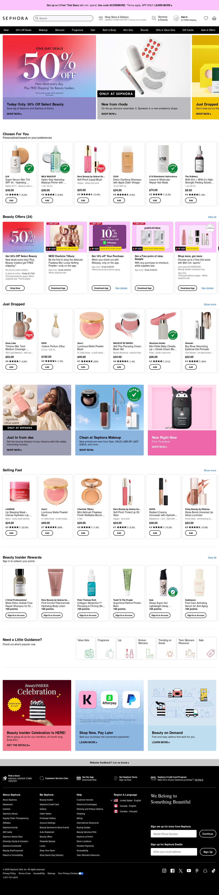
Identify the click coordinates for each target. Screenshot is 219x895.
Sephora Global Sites (13, 836)
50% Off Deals (23, 30)
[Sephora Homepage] (15, 18)
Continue (207, 833)
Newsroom (8, 804)
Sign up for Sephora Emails (167, 844)
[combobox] (63, 18)
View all (212, 217)
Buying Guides (83, 827)
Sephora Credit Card (49, 804)
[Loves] (206, 18)
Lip (119, 640)
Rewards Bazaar (47, 841)
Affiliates (7, 822)
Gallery (43, 808)
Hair (93, 30)
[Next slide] (212, 77)
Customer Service (85, 799)
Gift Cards (188, 30)
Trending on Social (164, 641)
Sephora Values (10, 813)
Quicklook (20, 170)
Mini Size (128, 30)
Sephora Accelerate (12, 845)
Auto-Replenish (47, 831)
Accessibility (82, 850)
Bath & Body (109, 30)
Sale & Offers (208, 30)
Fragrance (77, 30)
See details (121, 288)
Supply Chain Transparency (16, 818)
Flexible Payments (85, 845)
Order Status (45, 813)
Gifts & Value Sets (165, 30)
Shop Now (15, 288)
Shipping (81, 813)
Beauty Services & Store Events (54, 827)
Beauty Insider (46, 799)
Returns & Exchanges (87, 804)
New (6, 30)
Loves (42, 845)
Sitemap (51, 873)
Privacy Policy (9, 873)
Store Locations (84, 841)
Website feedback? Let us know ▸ (109, 762)
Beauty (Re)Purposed (13, 850)
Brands (144, 30)
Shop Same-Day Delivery (51, 855)
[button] (20, 593)
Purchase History (48, 818)
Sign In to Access (16, 615)
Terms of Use (24, 873)
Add (11, 200)
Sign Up (208, 852)
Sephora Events (10, 827)
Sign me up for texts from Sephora (171, 826)
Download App (58, 288)
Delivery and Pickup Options (90, 808)
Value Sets (83, 640)
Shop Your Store (47, 850)
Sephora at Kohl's (85, 836)
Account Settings (47, 822)
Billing (79, 818)
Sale (201, 640)
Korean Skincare (143, 641)
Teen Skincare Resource (186, 641)
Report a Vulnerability (13, 855)
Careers (6, 808)
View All (212, 557)
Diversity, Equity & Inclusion (15, 841)
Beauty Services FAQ (86, 831)
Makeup (43, 30)
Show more (210, 304)
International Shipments (88, 822)
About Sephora (10, 799)
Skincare (60, 30)
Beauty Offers (46, 836)
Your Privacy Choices (68, 873)
